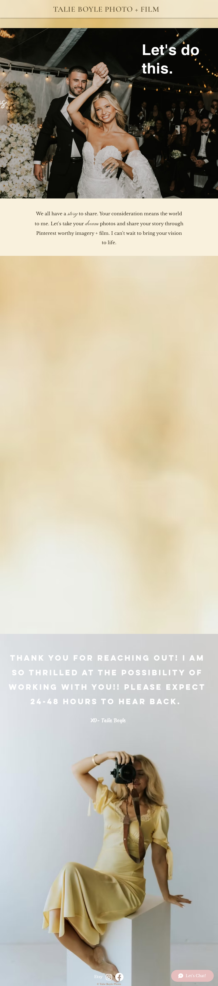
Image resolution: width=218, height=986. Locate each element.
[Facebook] (119, 977)
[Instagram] (109, 977)
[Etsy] (98, 977)
